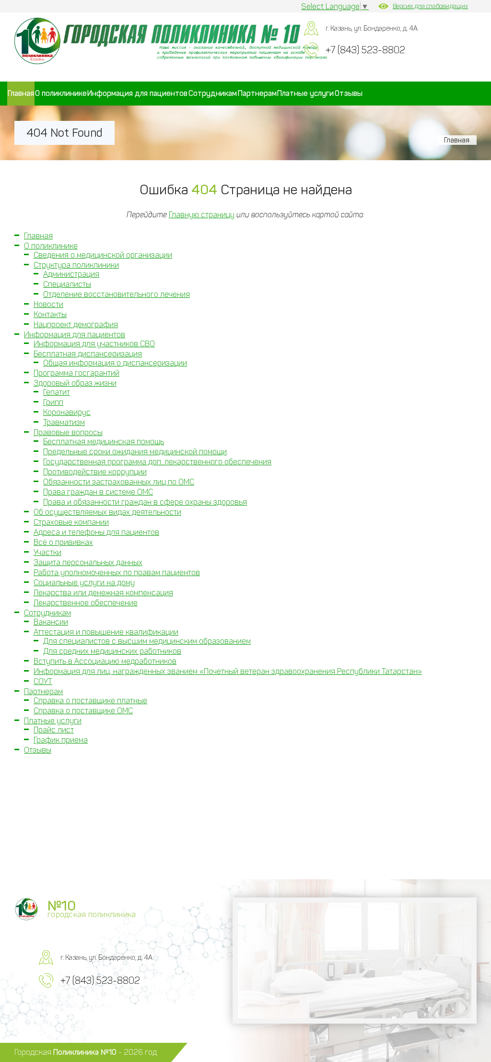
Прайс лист (54, 729)
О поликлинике (61, 93)
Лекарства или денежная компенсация (103, 592)
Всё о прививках (63, 542)
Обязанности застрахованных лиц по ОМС (118, 481)
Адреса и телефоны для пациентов (96, 532)
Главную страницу (201, 214)
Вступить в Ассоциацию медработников (105, 661)
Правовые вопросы (68, 432)
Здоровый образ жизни (75, 383)
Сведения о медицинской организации (103, 255)
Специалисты (67, 284)
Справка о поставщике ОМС (83, 710)
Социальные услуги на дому (84, 582)
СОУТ (43, 681)
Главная (21, 93)
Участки (47, 552)
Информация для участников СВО (94, 343)
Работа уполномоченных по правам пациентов (117, 572)
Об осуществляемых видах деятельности (107, 512)
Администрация (71, 274)
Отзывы (348, 93)
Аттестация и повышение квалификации (106, 632)
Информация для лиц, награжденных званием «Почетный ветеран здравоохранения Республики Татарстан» (228, 671)
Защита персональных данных (88, 562)
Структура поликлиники (76, 265)
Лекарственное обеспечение (86, 602)
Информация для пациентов (137, 93)
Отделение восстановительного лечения (116, 294)
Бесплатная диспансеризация (88, 353)
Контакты (50, 314)
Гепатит (56, 392)
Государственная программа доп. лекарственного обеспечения (157, 461)
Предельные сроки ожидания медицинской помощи (135, 451)
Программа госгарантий (76, 373)
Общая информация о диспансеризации (115, 362)
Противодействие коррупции (95, 471)
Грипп (53, 402)
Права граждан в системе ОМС (98, 491)
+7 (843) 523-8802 (365, 50)
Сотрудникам (212, 93)
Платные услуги (305, 93)
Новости (48, 304)
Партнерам (257, 93)
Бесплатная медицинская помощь (103, 441)
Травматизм (64, 422)
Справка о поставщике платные (90, 700)
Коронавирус (67, 412)
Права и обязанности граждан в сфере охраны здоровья (145, 502)
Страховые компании (71, 522)
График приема (61, 739)
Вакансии (51, 621)
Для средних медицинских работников (112, 651)
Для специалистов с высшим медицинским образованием (147, 641)
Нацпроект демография (76, 324)
